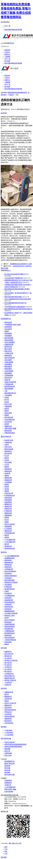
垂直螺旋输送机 (9, 611)
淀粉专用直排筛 (9, 358)
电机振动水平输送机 (11, 582)
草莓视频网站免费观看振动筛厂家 (18, 92)
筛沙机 (6, 520)
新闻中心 (7, 54)
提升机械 (4, 648)
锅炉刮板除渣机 (9, 580)
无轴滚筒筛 (8, 502)
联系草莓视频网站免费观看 (13, 29)
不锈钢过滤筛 (8, 353)
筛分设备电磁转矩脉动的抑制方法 (15, 303)
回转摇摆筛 (8, 333)
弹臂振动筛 (8, 478)
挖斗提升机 (8, 658)
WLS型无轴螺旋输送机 (11, 556)
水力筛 (6, 464)
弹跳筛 (6, 475)
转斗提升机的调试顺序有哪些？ (16, 274)
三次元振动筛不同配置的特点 (13, 278)
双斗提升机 (8, 669)
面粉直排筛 (8, 355)
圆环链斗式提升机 (10, 680)
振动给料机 (8, 721)
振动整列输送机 (9, 589)
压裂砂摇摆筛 (8, 362)
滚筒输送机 (8, 567)
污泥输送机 (8, 578)
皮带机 (6, 618)
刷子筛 (6, 400)
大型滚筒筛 (8, 482)
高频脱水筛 (8, 509)
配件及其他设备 (6, 738)
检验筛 (6, 397)
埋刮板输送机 (8, 562)
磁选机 (6, 484)
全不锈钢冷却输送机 (11, 613)
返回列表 (4, 113)
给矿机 (6, 694)
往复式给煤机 (8, 723)
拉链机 (6, 591)
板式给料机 (8, 707)
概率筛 (6, 467)
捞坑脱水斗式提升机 (11, 660)
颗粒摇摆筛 (8, 366)
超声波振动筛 (8, 417)
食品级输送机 (8, 600)
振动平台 (7, 751)
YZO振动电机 (8, 735)
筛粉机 (6, 411)
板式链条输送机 (9, 602)
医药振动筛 (8, 322)
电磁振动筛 (8, 471)
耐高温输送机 (8, 629)
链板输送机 (8, 635)
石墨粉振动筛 (8, 344)
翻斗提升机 (8, 671)
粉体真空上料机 (9, 615)
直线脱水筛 (8, 506)
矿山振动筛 (8, 528)
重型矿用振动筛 (6, 436)
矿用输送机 (8, 587)
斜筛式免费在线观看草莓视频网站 (15, 744)
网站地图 (4, 857)
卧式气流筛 (8, 404)
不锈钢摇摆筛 (8, 375)
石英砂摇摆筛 (8, 371)
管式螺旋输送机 (9, 633)
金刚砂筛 (7, 380)
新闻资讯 (4, 95)
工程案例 (7, 56)
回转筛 (6, 424)
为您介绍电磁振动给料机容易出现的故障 (17, 299)
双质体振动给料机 (10, 710)
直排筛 (6, 408)
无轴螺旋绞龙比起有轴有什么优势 (21, 264)
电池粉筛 (7, 473)
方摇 (5, 391)
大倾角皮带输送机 (10, 640)
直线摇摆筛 (8, 373)
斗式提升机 (8, 682)
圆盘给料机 (8, 705)
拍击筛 (6, 402)
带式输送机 (8, 573)
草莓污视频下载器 (10, 428)
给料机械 (4, 688)
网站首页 (7, 50)
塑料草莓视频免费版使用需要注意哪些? (17, 289)
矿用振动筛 (8, 511)
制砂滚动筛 (8, 453)
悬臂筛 (6, 517)
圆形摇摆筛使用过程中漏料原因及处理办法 (18, 309)
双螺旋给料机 (8, 692)
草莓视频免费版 (9, 433)
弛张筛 (6, 486)
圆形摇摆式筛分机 (10, 393)
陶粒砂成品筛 (8, 449)
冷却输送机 (8, 604)
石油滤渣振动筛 (9, 419)
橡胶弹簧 (7, 749)
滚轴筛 (6, 331)
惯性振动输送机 (9, 626)
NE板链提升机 (9, 674)
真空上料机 (8, 755)
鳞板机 (6, 644)
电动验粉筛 (8, 329)
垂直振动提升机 (9, 678)
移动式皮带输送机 (10, 571)
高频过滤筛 (8, 413)
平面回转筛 (8, 406)
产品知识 (11, 95)
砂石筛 (6, 460)
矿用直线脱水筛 (9, 495)
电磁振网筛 (8, 515)
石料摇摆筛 (8, 360)
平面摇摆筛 (8, 335)
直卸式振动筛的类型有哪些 (13, 297)
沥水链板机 (8, 584)
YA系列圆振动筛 (9, 539)
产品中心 (7, 52)
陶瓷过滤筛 (8, 351)
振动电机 (4, 727)
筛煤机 (6, 522)
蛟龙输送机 (8, 609)
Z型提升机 (7, 685)
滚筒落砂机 (8, 469)
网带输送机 (8, 565)
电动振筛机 (8, 327)
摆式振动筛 (8, 377)
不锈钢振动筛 (8, 384)
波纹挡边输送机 (9, 637)
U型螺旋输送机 (9, 631)
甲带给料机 (8, 712)
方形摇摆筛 (8, 395)
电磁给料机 (8, 718)
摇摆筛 (6, 415)
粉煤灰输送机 (8, 606)
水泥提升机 (8, 667)
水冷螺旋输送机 (9, 595)
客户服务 (7, 61)
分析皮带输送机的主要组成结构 (14, 307)
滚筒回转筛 (8, 497)
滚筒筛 (6, 537)
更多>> (9, 270)
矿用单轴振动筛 (9, 533)
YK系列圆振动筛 (9, 542)
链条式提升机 (8, 654)
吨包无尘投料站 (9, 742)
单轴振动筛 (8, 480)
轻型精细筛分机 (6, 319)
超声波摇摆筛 (8, 338)
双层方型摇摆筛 (9, 342)
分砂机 (6, 444)
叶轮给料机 (8, 714)
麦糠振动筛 (8, 426)
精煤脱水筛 (8, 504)
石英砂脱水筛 (8, 493)
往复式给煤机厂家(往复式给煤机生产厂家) (18, 293)
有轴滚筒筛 (8, 500)
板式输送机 (8, 593)
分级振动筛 (8, 442)
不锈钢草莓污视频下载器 (12, 324)
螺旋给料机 (8, 696)
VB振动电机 (8, 730)
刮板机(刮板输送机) (10, 576)
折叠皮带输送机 (9, 624)
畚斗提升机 (8, 662)
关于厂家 (7, 26)
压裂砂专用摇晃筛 (10, 382)
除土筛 (6, 456)
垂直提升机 (8, 651)
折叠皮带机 (8, 598)
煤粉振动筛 (8, 531)
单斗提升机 (8, 665)
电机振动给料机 (9, 716)
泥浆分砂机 (8, 447)
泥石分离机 (8, 462)
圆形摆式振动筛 (9, 386)
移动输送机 (8, 622)
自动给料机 (8, 699)
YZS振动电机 (8, 732)
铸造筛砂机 (8, 451)
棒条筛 (6, 535)
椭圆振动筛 (8, 513)
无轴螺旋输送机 (9, 558)
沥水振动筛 (8, 422)
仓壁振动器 (8, 753)
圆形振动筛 (8, 430)
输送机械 (4, 552)
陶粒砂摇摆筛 (8, 340)
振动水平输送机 (9, 620)
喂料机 (6, 701)
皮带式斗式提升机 (10, 703)
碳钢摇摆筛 (8, 369)
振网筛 (6, 491)
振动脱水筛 (8, 546)
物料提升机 (8, 656)
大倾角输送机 (8, 569)
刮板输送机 (8, 642)
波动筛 (6, 489)
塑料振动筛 (8, 347)
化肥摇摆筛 (8, 364)
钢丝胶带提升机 (9, 676)
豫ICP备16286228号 (15, 843)
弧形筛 (6, 544)
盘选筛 (6, 458)
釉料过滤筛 (8, 349)
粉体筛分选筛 (8, 440)
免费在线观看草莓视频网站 (13, 746)
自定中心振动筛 (9, 524)
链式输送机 (8, 560)
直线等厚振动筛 (9, 548)
